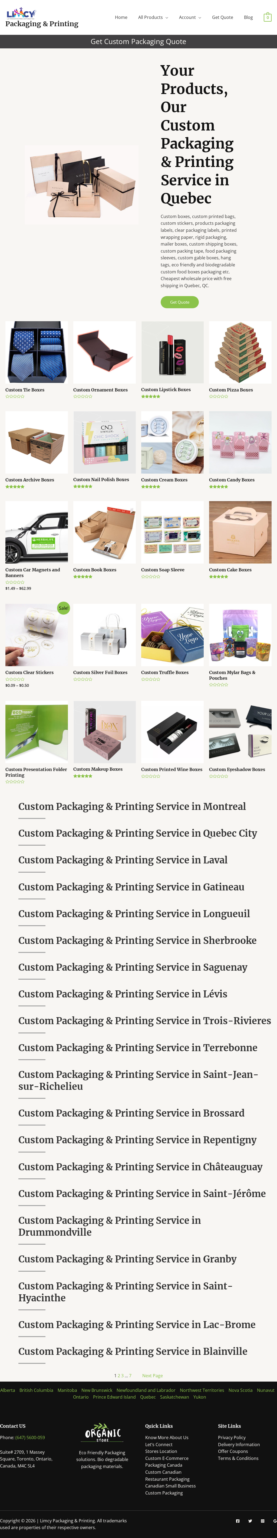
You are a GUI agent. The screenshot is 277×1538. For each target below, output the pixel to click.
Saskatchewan (174, 1397)
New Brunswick (96, 1390)
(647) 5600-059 (30, 1437)
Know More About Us (167, 1437)
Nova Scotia (241, 1390)
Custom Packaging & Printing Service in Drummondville (109, 1226)
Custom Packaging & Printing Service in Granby (127, 1259)
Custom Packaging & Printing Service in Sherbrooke (137, 940)
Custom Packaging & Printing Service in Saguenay (132, 967)
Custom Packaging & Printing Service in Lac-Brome (137, 1325)
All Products (150, 17)
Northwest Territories (202, 1390)
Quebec (148, 1397)
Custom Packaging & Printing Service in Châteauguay (140, 1167)
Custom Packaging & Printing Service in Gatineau (131, 887)
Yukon (199, 1397)
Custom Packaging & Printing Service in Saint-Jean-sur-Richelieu (138, 1080)
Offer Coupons (233, 1451)
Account (187, 17)
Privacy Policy (232, 1437)
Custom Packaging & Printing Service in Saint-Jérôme (142, 1193)
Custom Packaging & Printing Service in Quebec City (137, 833)
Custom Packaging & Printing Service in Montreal (132, 806)
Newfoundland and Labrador (146, 1390)
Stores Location (161, 1451)
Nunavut (266, 1390)
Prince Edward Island (114, 1397)
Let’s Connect (159, 1444)
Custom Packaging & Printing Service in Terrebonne (138, 1048)
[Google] (275, 1521)
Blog (248, 17)
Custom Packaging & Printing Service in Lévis (122, 994)
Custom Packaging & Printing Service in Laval (123, 860)
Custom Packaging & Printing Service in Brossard (131, 1113)
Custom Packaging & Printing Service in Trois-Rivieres (144, 1021)
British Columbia (36, 1390)
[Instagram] (263, 1521)
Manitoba (67, 1390)
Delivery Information (239, 1444)
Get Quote (222, 17)
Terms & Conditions (238, 1458)
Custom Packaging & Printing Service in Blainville (133, 1351)
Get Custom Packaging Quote (138, 41)
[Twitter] (250, 1521)
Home (121, 17)
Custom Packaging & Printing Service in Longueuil (134, 914)
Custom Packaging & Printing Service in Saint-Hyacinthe (125, 1292)
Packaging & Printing (41, 23)
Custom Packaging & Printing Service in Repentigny (137, 1140)
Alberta (7, 1390)
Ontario (81, 1397)
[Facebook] (238, 1521)
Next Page (152, 1376)
